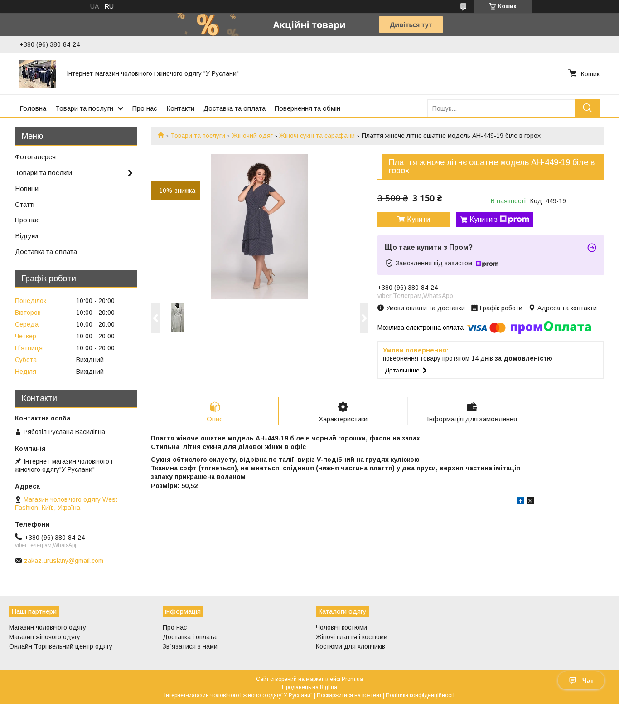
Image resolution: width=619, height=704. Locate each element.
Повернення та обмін (307, 108)
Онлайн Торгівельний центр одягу (60, 646)
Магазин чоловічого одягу (47, 627)
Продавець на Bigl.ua (309, 687)
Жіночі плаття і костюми (351, 636)
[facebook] (520, 502)
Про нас (144, 108)
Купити (418, 219)
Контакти (180, 108)
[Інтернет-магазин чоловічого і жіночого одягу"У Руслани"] (37, 73)
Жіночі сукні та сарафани (317, 135)
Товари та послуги (84, 108)
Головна (32, 108)
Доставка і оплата (190, 636)
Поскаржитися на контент (349, 695)
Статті (24, 204)
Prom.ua (352, 679)
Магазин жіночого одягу (44, 636)
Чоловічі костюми (341, 627)
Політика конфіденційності (420, 695)
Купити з (483, 219)
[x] (530, 502)
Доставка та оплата (234, 108)
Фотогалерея (35, 157)
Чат (588, 680)
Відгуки (26, 236)
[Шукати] (587, 108)
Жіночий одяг (252, 135)
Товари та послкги (43, 172)
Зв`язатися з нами (190, 646)
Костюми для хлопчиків (350, 646)
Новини (27, 188)
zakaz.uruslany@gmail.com (63, 560)
